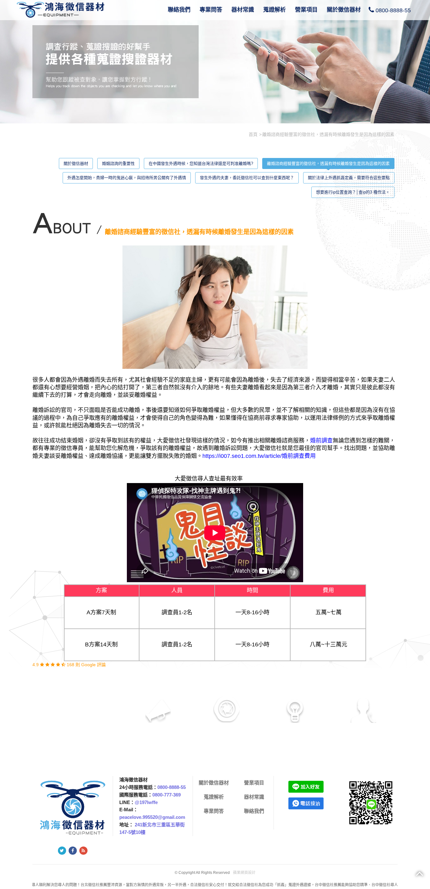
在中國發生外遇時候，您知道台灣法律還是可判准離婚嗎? (201, 163)
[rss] (83, 851)
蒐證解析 (274, 10)
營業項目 (306, 10)
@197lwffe (146, 802)
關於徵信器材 (344, 10)
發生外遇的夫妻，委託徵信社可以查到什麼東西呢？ (247, 177)
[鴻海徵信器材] (62, 9)
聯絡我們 (179, 10)
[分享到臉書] (73, 851)
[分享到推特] (62, 851)
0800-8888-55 (393, 10)
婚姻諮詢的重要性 (118, 163)
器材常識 (242, 10)
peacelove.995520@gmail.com (152, 817)
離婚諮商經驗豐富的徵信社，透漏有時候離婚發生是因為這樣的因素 (328, 163)
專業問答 (211, 10)
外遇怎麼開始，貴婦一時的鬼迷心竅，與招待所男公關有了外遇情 (126, 177)
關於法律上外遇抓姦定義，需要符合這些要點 (349, 177)
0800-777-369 (166, 794)
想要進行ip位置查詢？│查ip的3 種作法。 (353, 192)
